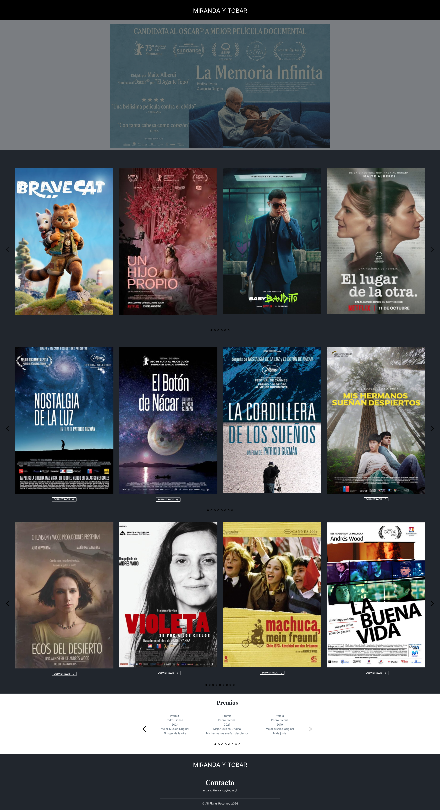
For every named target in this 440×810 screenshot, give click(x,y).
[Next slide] (432, 249)
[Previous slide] (8, 249)
